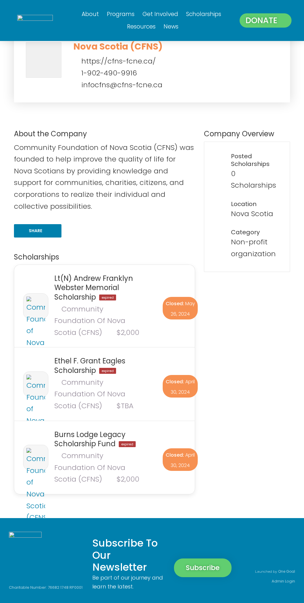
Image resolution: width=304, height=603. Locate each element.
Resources (141, 27)
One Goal (286, 571)
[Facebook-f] (248, 544)
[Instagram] (268, 544)
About (90, 14)
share (35, 231)
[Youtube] (288, 557)
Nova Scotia (252, 214)
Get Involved (160, 14)
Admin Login (283, 581)
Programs (120, 14)
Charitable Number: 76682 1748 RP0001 (46, 587)
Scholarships (203, 14)
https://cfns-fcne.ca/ (118, 61)
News (171, 27)
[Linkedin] (288, 544)
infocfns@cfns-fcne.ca (121, 85)
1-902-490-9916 (109, 73)
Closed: (175, 303)
